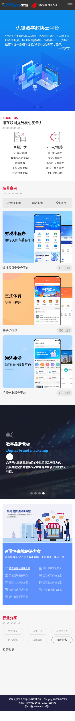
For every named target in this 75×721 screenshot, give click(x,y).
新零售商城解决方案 (19, 568)
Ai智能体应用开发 (52, 589)
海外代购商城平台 (18, 589)
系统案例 (60, 202)
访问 (67, 267)
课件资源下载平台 (18, 596)
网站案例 (37, 202)
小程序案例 (14, 202)
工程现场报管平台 (18, 575)
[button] (34, 107)
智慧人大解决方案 (18, 582)
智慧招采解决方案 (52, 575)
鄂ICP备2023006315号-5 (37, 706)
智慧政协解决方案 (52, 582)
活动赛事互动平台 (52, 568)
